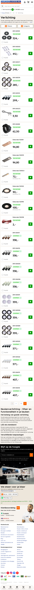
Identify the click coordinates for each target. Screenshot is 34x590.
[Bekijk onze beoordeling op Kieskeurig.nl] (17, 518)
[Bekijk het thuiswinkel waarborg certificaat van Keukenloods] (28, 575)
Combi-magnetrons (6, 551)
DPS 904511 (16, 233)
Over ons (3, 540)
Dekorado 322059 (18, 155)
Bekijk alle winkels (21, 567)
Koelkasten (3, 559)
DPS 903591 (16, 295)
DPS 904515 (16, 372)
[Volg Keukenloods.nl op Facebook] (14, 573)
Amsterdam (20, 551)
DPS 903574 (16, 77)
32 (21, 403)
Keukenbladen (20, 534)
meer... (31, 22)
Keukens (19, 524)
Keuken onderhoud (22, 531)
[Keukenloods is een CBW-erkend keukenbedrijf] (3, 578)
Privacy (15, 582)
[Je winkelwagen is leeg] (28, 2)
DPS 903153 (16, 31)
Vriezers (3, 565)
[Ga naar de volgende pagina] (25, 403)
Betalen (3, 532)
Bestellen (3, 529)
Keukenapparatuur (6, 547)
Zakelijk (2, 544)
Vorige (3, 13)
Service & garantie (5, 536)
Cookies (20, 582)
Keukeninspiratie (21, 538)
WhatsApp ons (7, 497)
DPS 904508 (16, 279)
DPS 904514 (16, 388)
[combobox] (17, 6)
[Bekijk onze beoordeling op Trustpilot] (17, 513)
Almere (19, 549)
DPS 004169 (16, 124)
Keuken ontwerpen (22, 532)
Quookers (3, 563)
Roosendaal (20, 555)
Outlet (18, 544)
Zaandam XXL (20, 563)
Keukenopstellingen (22, 540)
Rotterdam (20, 557)
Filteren (9, 26)
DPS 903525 (16, 341)
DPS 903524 (16, 357)
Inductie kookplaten (6, 557)
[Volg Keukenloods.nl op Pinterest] (8, 573)
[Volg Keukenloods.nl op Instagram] (11, 573)
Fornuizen (3, 553)
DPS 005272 (16, 108)
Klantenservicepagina (7, 490)
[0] (28, 2)
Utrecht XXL (20, 561)
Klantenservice (4, 527)
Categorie (27, 26)
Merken (3, 567)
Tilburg (18, 559)
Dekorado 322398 (18, 202)
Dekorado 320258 (18, 217)
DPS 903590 (16, 310)
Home (7, 13)
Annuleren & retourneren (7, 534)
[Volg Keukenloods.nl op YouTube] (17, 573)
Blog (2, 538)
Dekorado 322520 (18, 186)
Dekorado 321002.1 (18, 170)
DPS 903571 (16, 62)
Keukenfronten (21, 536)
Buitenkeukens (20, 527)
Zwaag (18, 565)
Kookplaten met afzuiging (7, 561)
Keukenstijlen (20, 542)
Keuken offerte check (22, 529)
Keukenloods (5, 524)
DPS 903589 (16, 326)
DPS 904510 (16, 248)
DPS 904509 (16, 264)
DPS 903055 (16, 46)
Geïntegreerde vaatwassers (8, 555)
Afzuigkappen (4, 549)
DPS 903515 (16, 93)
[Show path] (13, 13)
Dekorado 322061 (18, 139)
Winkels (19, 547)
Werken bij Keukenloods (7, 542)
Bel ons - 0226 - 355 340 (10, 494)
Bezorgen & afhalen (6, 531)
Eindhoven (19, 553)
